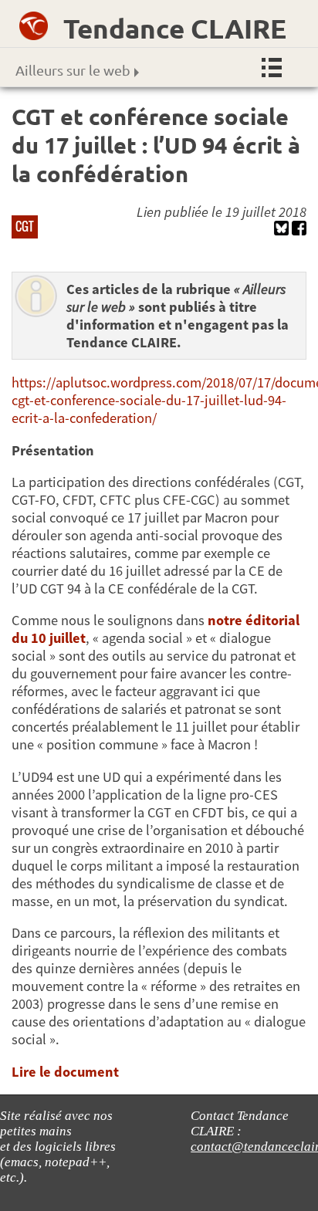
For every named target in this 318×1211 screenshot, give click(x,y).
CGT (24, 226)
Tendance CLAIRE (174, 28)
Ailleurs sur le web (72, 70)
